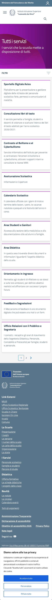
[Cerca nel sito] (45, 19)
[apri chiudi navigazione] (5, 12)
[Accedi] (47, 3)
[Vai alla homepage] (12, 12)
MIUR (4, 401)
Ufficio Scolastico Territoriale (15, 408)
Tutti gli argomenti (10, 508)
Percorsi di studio (10, 469)
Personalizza (26, 586)
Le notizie (6, 495)
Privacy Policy (42, 526)
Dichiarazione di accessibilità (16, 521)
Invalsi (5, 418)
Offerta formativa (10, 479)
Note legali (7, 530)
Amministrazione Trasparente (16, 516)
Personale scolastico (11, 462)
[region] (26, 574)
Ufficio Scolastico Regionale (15, 405)
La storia (6, 452)
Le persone (7, 438)
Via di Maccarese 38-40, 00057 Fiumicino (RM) (29, 545)
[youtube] (15, 536)
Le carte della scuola (11, 445)
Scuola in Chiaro (9, 411)
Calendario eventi (10, 502)
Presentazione (8, 431)
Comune (6, 422)
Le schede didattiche (12, 482)
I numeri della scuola (11, 442)
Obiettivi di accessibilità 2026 (16, 526)
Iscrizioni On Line (10, 415)
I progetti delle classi (11, 486)
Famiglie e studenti (11, 465)
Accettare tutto (26, 578)
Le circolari (7, 499)
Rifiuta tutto (26, 593)
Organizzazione (9, 449)
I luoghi (5, 435)
